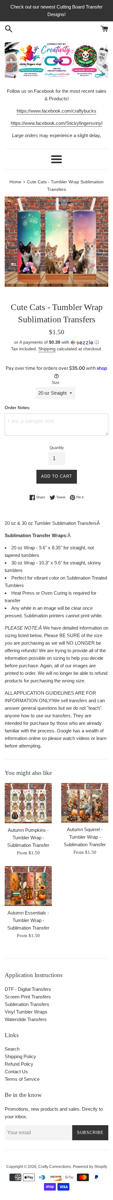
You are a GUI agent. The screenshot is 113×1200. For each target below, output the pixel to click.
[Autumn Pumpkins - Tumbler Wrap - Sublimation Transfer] (28, 803)
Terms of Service (22, 1079)
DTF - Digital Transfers (28, 989)
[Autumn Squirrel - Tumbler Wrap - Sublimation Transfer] (84, 803)
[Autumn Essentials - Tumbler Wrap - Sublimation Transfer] (28, 886)
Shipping (47, 348)
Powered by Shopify (90, 1166)
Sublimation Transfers (27, 1004)
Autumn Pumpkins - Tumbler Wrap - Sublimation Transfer (28, 837)
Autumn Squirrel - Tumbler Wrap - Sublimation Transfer (85, 837)
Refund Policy (19, 1064)
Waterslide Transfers (26, 1019)
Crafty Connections (54, 1166)
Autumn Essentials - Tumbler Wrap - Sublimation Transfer (28, 920)
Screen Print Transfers (28, 996)
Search (12, 1049)
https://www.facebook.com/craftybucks (56, 111)
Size (55, 383)
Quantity (57, 448)
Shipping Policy (20, 1056)
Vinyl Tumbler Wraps (26, 1011)
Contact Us (16, 1071)
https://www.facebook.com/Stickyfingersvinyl (56, 123)
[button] (56, 342)
